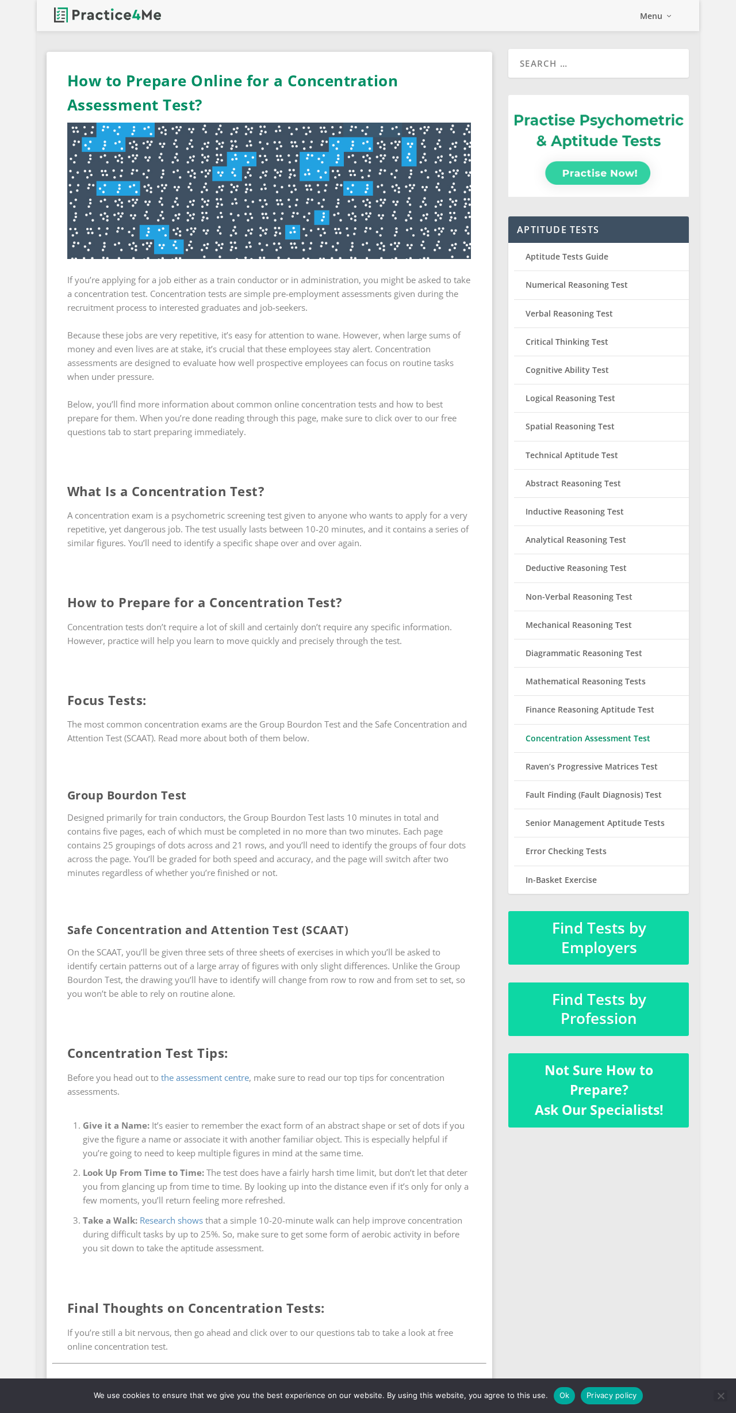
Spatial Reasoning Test (570, 426)
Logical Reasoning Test (570, 398)
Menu (651, 16)
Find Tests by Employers (599, 937)
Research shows (171, 1220)
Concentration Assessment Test (588, 738)
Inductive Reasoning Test (575, 511)
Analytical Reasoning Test (576, 539)
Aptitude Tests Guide (567, 256)
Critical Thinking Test (567, 341)
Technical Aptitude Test (572, 455)
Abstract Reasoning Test (573, 483)
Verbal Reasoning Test (569, 313)
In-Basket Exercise (561, 879)
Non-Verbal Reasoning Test (579, 596)
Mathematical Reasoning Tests (586, 681)
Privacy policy (611, 1395)
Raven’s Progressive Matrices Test (592, 766)
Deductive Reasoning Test (576, 567)
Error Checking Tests (566, 850)
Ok (564, 1395)
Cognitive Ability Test (567, 369)
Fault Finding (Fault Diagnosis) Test (594, 794)
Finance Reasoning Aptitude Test (590, 709)
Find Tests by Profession (599, 1009)
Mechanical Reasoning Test (579, 624)
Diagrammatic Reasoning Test (584, 653)
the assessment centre (205, 1077)
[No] (720, 1395)
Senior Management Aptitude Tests (595, 822)
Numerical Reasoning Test (577, 284)
